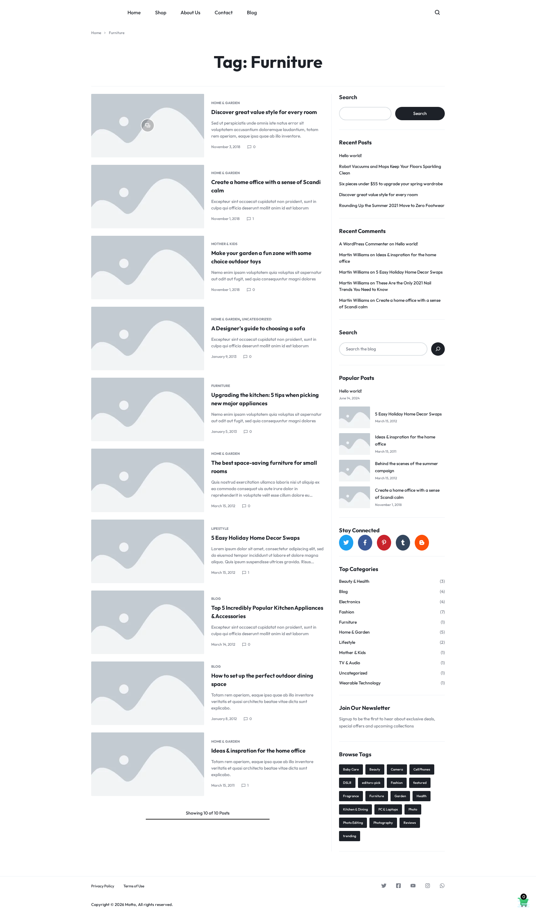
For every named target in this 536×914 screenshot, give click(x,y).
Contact (224, 12)
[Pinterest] (384, 543)
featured (420, 782)
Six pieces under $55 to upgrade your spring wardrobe (391, 184)
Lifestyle (220, 528)
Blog (252, 12)
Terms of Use (133, 886)
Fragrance (351, 796)
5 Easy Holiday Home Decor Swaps (255, 537)
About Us (190, 12)
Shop (160, 12)
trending (349, 836)
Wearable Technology (360, 683)
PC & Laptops (388, 809)
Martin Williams (354, 254)
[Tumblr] (403, 543)
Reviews (410, 822)
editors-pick (371, 782)
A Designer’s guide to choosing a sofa (258, 328)
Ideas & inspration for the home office (258, 750)
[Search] (438, 349)
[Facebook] (365, 543)
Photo (413, 809)
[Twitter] (346, 543)
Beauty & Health (354, 581)
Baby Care (351, 769)
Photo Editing (353, 822)
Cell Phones (421, 769)
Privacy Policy (102, 886)
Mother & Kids (224, 244)
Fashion (346, 612)
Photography (383, 822)
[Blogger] (422, 543)
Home (134, 12)
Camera (397, 769)
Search (348, 97)
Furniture (220, 386)
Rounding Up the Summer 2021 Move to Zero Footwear (391, 205)
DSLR (347, 782)
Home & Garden (225, 103)
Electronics (349, 601)
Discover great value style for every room (264, 112)
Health (422, 796)
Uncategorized (256, 319)
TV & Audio (349, 663)
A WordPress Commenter (363, 244)
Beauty (374, 769)
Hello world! (350, 155)
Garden (400, 796)
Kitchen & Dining (355, 809)
